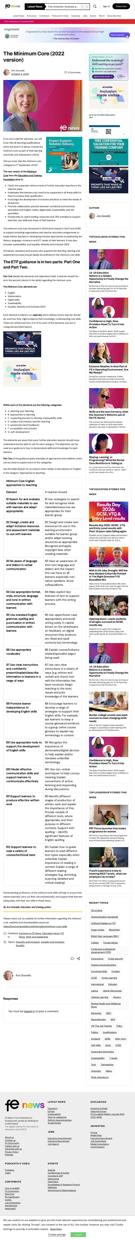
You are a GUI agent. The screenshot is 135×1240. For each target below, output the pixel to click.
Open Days (53, 1181)
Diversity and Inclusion (28, 941)
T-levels (113, 1058)
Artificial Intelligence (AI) (103, 923)
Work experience (99, 1077)
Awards (51, 1170)
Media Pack (96, 1135)
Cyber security (115, 958)
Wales (109, 1070)
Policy (119, 1025)
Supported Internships (102, 1051)
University (96, 1070)
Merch (102, 16)
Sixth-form (120, 1038)
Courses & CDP (55, 1175)
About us (9, 1137)
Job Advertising (98, 1141)
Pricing (94, 1132)
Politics (94, 1032)
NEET (108, 1013)
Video (8, 1172)
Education (52, 1108)
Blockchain (114, 929)
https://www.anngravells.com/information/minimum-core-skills (35, 926)
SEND (107, 1038)
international (97, 984)
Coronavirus (97, 958)
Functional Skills (99, 971)
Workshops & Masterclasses (62, 1190)
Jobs (85, 16)
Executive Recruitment (58, 1141)
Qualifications (110, 1032)
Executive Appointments (60, 1138)
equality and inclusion (52, 941)
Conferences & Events (58, 1172)
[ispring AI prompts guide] (22, 355)
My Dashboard (12, 1197)
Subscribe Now (114, 16)
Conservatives (110, 942)
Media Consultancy (100, 1144)
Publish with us (12, 1146)
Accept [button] (78, 1234)
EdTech (51, 1111)
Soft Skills (96, 1045)
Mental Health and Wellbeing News (106, 1005)
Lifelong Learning (99, 997)
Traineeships (107, 1064)
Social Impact (54, 1123)
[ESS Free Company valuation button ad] (108, 151)
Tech (93, 1064)
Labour (94, 990)
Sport (108, 1045)
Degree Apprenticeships (103, 964)
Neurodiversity (98, 1019)
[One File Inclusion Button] (22, 384)
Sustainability (98, 1058)
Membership (11, 1205)
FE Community (12, 1143)
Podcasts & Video (60, 16)
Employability (54, 1114)
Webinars (52, 1187)
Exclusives (32, 16)
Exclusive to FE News (30, 933)
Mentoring (96, 1013)
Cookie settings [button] (57, 1234)
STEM (118, 1045)
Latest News (18, 16)
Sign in (106, 6)
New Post (9, 1194)
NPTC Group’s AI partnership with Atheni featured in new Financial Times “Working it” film (64, 6)
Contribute (44, 16)
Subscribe (121, 6)
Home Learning (109, 977)
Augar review (97, 929)
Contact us (10, 1140)
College (95, 942)
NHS (113, 1019)
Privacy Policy (12, 1151)
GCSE (94, 977)
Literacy (117, 997)
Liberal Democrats (112, 990)
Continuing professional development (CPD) (103, 951)
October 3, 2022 (20, 74)
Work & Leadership (57, 1117)
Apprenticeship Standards (104, 916)
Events (93, 16)
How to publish (12, 1188)
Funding (116, 971)
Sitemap (9, 1154)
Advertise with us (13, 1148)
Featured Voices (98, 1111)
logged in (29, 1011)
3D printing (96, 910)
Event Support (98, 1146)
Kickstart (112, 984)
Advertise (75, 16)
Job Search (53, 1144)
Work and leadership (37, 936)
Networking (53, 1178)
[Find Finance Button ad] (108, 67)
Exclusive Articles (99, 1108)
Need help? (10, 1208)
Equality (20, 945)
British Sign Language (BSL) (105, 936)
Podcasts (9, 1170)
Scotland (95, 1038)
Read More (56, 1229)
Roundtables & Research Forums (64, 1184)
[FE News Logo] (12, 6)
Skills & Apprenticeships (60, 1120)
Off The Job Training (101, 1025)
